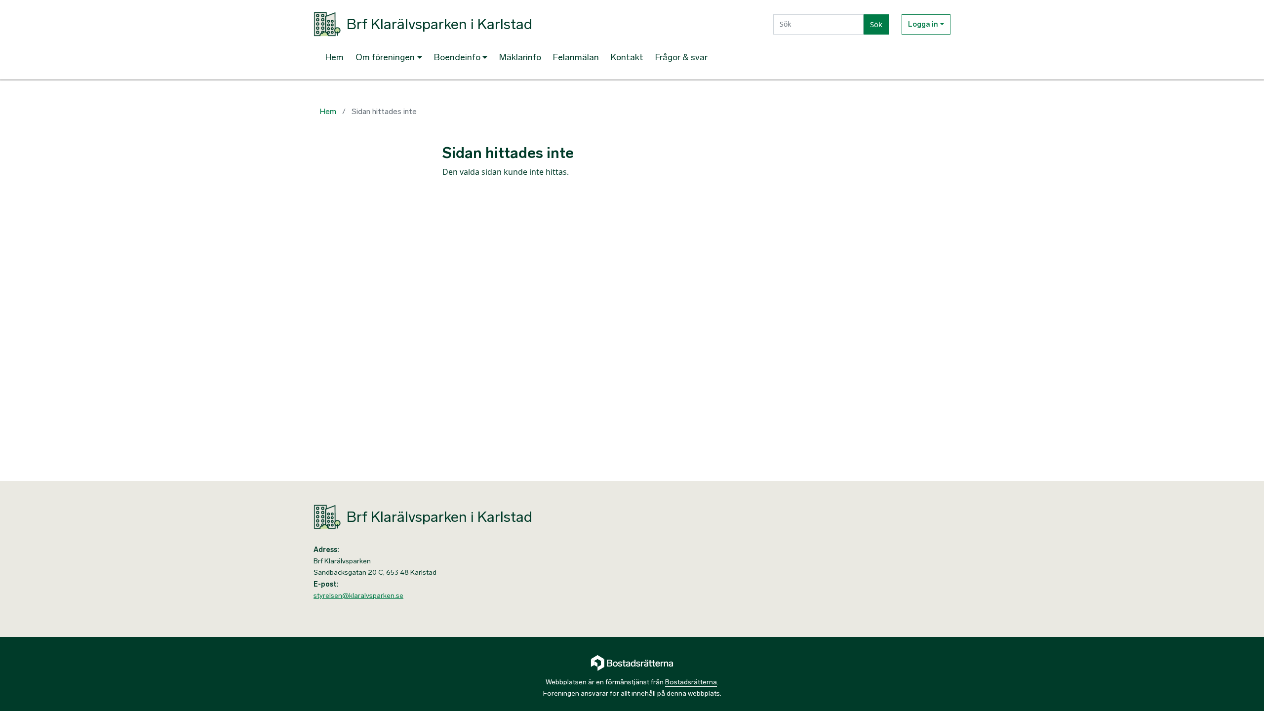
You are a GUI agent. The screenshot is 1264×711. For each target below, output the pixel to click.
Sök (876, 24)
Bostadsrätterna (691, 682)
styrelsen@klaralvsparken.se (358, 596)
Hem (334, 57)
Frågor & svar (681, 57)
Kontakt (627, 57)
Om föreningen (385, 57)
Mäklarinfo (520, 57)
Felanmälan (576, 57)
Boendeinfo (457, 57)
